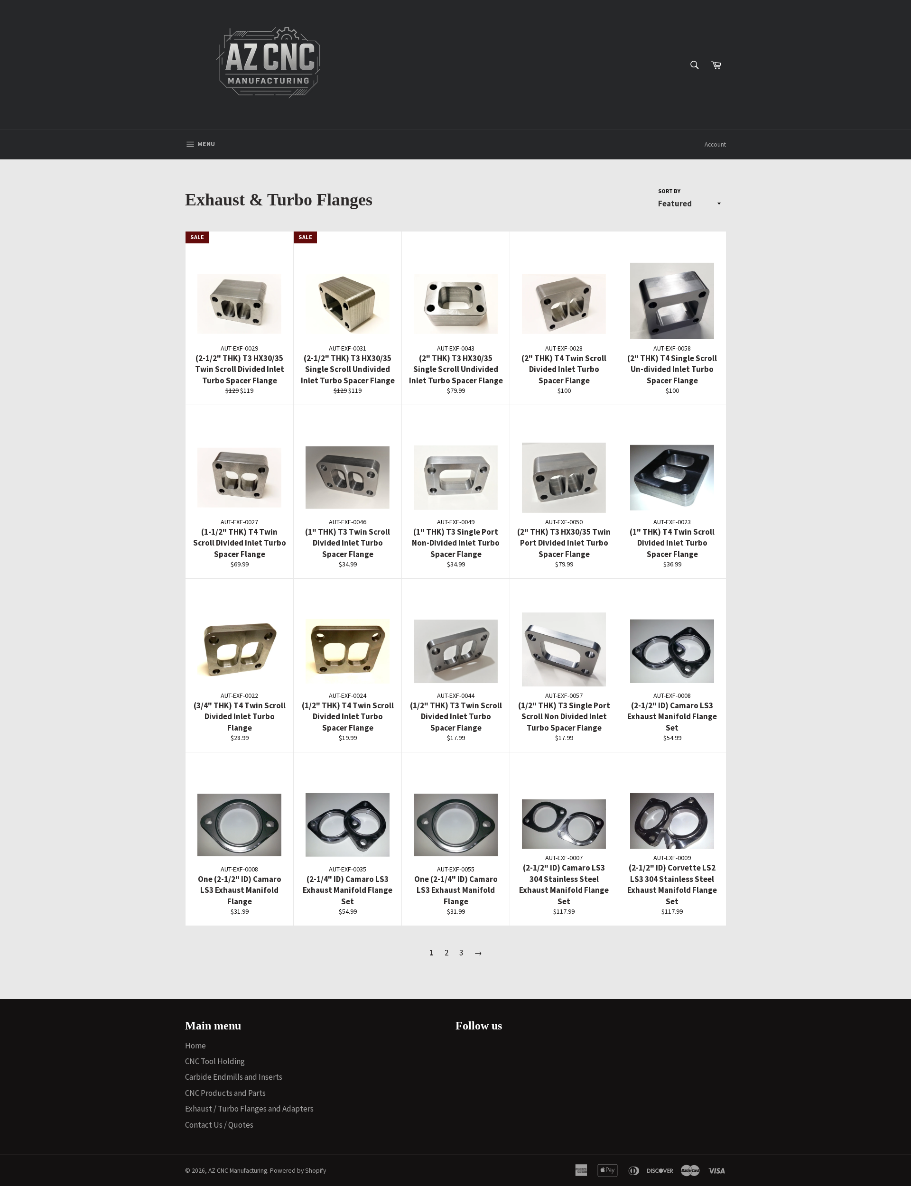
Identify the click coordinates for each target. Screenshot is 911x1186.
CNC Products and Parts (225, 1093)
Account (715, 144)
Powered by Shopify (298, 1171)
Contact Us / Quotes (219, 1125)
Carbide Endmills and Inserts (233, 1077)
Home (195, 1045)
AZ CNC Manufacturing (237, 1171)
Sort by (669, 191)
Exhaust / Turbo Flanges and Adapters (249, 1108)
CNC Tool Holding (215, 1061)
